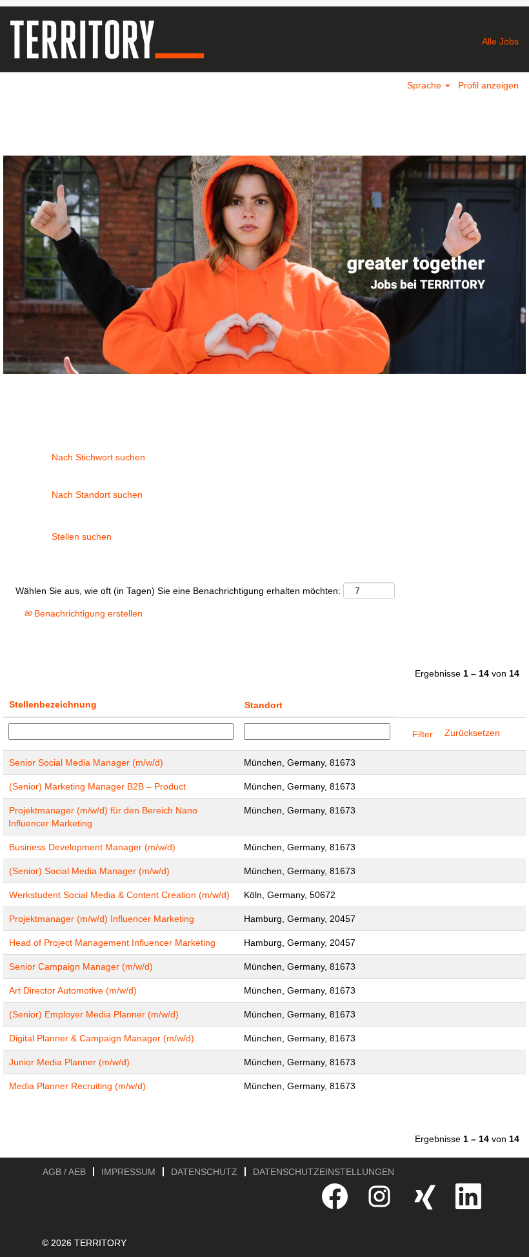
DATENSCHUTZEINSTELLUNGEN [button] (323, 1172)
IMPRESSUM (128, 1172)
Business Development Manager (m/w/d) (92, 847)
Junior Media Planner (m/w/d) (69, 1062)
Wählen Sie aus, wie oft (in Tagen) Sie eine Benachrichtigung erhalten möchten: (178, 591)
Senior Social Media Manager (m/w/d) (86, 762)
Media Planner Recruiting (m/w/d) (77, 1086)
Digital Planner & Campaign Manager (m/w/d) (101, 1038)
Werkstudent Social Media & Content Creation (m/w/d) (119, 895)
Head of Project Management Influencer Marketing (112, 942)
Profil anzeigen (488, 85)
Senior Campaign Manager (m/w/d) (81, 966)
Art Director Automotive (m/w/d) (73, 990)
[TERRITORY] (107, 39)
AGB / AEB (64, 1172)
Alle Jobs (500, 41)
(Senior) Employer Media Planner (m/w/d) (94, 1014)
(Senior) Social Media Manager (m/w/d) (89, 871)
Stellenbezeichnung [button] (53, 704)
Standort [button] (264, 705)
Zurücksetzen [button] (472, 733)
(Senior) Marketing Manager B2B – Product (97, 786)
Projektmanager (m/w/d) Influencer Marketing (101, 919)
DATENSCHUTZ (204, 1172)
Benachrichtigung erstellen (87, 613)
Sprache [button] (425, 85)
